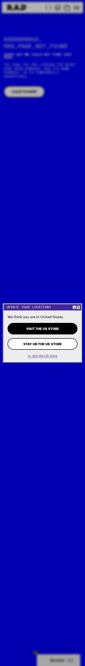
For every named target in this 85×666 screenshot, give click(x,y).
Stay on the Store (42, 344)
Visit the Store (42, 328)
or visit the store (42, 355)
